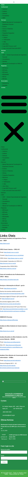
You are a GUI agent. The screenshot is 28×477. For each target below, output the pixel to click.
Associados (4, 81)
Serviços (3, 20)
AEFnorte (4, 70)
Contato (3, 87)
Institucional (4, 7)
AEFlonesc (5, 68)
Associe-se (5, 83)
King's (22, 474)
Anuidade (4, 85)
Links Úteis (5, 44)
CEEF (2, 52)
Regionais (4, 65)
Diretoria (4, 13)
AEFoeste (5, 72)
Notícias (3, 50)
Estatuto (4, 11)
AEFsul (4, 76)
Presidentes (5, 15)
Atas (5, 42)
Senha (2, 455)
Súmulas (4, 61)
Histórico (4, 9)
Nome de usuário (5, 449)
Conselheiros (6, 59)
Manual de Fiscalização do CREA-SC (12, 63)
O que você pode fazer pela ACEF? (11, 48)
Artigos (5, 37)
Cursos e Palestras (7, 28)
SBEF (3, 18)
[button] (14, 118)
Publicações (7, 39)
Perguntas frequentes (8, 33)
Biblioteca (5, 35)
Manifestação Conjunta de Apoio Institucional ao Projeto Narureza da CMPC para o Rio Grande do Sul (13, 426)
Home (2, 5)
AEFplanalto (5, 74)
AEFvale (4, 79)
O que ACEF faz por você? (9, 46)
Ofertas (4, 31)
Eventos (4, 26)
